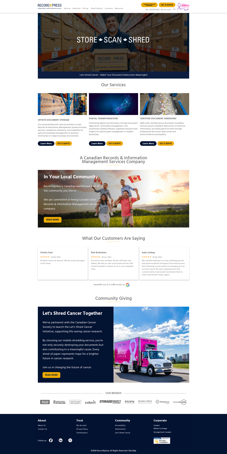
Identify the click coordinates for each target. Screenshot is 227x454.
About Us (42, 425)
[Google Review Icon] (129, 285)
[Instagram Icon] (72, 440)
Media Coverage (160, 428)
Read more (52, 220)
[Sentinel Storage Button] (59, 402)
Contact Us (42, 429)
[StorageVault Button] (110, 402)
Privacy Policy (82, 429)
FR (174, 9)
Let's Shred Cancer (122, 432)
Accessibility (120, 425)
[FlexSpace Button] (162, 402)
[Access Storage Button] (45, 402)
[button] (68, 8)
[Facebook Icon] (53, 440)
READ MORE (51, 375)
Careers (157, 425)
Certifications (81, 432)
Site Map (132, 450)
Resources (119, 8)
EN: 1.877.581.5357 (152, 10)
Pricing (85, 8)
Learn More (46, 143)
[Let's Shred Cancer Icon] (182, 7)
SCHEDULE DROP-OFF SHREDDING (149, 4)
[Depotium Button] (75, 402)
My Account (166, 10)
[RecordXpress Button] (145, 402)
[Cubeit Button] (90, 402)
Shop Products (97, 8)
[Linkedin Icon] (63, 440)
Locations (109, 8)
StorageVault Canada (162, 432)
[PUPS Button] (129, 402)
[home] (49, 6)
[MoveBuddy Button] (180, 402)
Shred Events (120, 429)
